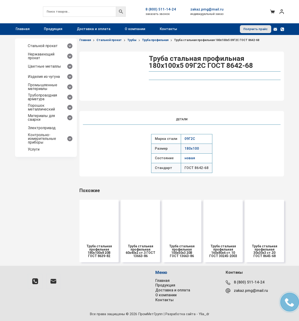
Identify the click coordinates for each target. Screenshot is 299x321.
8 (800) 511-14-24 (161, 9)
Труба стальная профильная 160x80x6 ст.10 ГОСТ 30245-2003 (223, 251)
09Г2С (190, 139)
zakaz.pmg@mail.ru (207, 9)
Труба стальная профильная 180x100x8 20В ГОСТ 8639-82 (99, 251)
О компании (135, 29)
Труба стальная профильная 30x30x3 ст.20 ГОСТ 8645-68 (264, 251)
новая (190, 158)
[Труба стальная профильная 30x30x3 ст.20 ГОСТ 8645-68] (264, 219)
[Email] (275, 29)
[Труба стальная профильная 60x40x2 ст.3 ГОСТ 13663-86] (140, 219)
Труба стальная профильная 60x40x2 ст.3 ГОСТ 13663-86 (140, 251)
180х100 (192, 148)
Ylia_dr (204, 314)
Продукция (53, 29)
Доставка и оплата (93, 29)
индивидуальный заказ (207, 14)
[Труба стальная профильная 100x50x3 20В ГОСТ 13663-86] (181, 219)
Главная (23, 29)
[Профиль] (281, 11)
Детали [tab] (182, 119)
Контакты (168, 29)
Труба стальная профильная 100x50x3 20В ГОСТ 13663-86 (182, 251)
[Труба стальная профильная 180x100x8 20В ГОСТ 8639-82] (98, 219)
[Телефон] (282, 29)
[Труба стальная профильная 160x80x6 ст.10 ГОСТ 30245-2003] (223, 219)
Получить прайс (255, 29)
